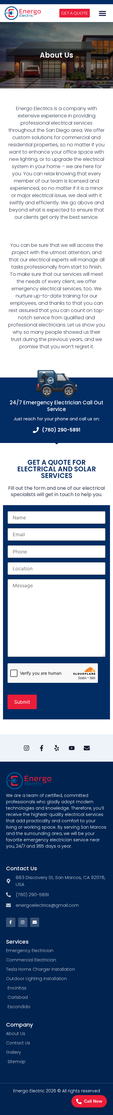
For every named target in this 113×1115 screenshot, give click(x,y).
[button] (102, 13)
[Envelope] (87, 748)
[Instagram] (26, 748)
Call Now (93, 1101)
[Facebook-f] (10, 922)
